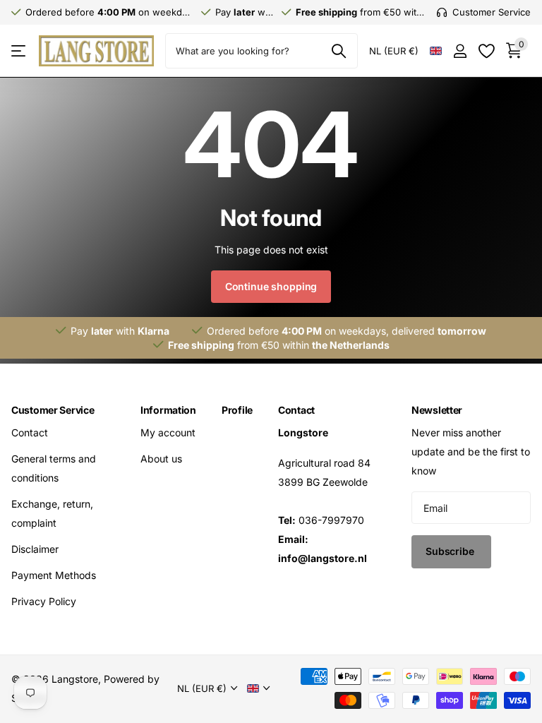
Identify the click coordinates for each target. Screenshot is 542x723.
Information (168, 410)
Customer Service (53, 410)
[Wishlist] (486, 51)
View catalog (19, 51)
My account (167, 432)
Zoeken (338, 50)
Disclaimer (35, 549)
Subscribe (451, 551)
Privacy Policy (43, 601)
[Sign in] (459, 51)
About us (161, 459)
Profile (237, 410)
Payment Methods (53, 575)
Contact (29, 432)
